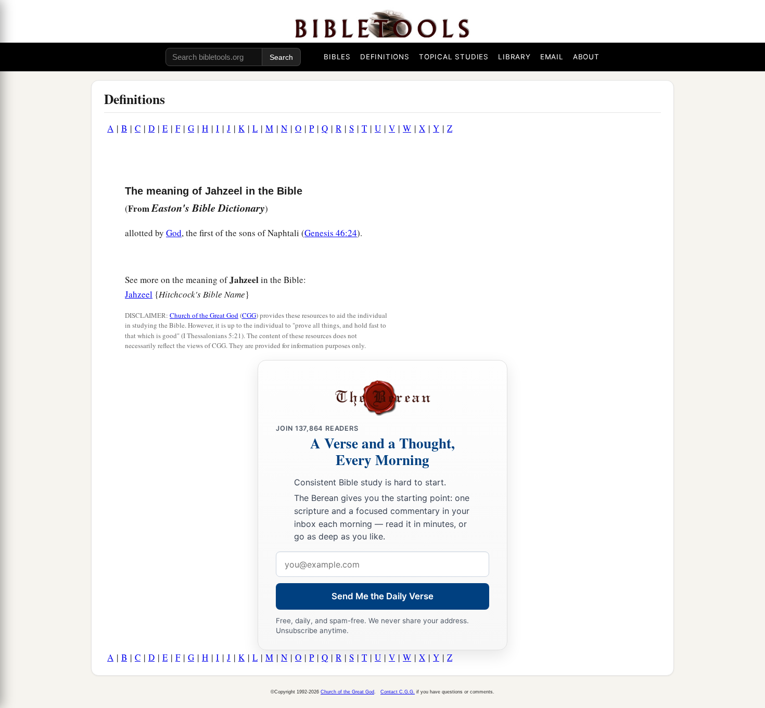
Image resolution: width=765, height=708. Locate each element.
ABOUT (586, 57)
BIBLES (337, 57)
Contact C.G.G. (397, 691)
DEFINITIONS (385, 57)
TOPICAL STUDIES (454, 57)
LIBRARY (514, 57)
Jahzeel (138, 294)
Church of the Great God (204, 315)
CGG (249, 315)
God (174, 233)
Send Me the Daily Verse (383, 596)
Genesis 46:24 (330, 233)
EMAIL (552, 57)
